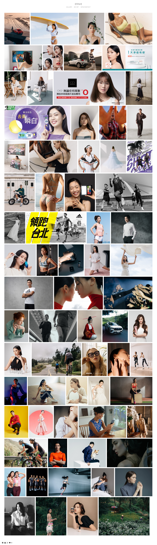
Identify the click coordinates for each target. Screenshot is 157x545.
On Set (76, 7)
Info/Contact (86, 7)
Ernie (78, 4)
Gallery (69, 7)
